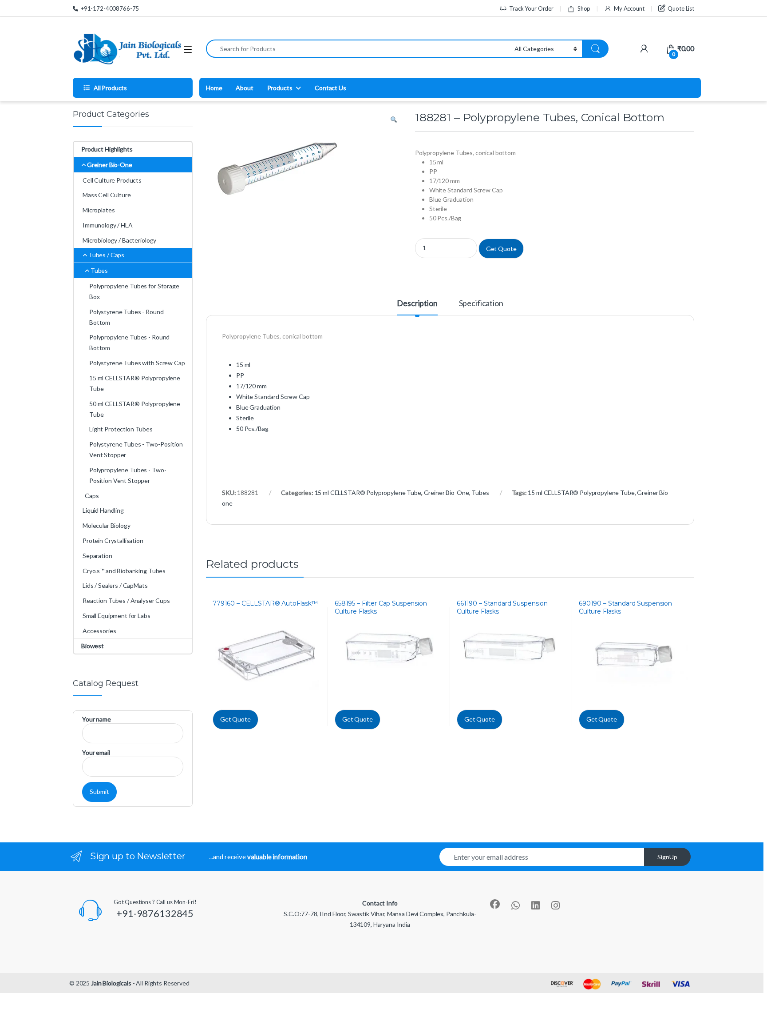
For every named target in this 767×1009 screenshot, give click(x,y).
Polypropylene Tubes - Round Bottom (129, 342)
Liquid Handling (103, 510)
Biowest (92, 646)
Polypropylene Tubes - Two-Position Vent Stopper (127, 475)
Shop (583, 8)
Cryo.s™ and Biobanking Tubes (124, 570)
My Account (629, 8)
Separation (97, 555)
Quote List (681, 8)
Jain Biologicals (111, 983)
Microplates (99, 210)
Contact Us (330, 88)
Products (280, 88)
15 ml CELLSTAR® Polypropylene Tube (368, 492)
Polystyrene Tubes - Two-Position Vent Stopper (136, 449)
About (244, 88)
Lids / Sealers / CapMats (115, 585)
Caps (92, 495)
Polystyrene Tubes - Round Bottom (126, 317)
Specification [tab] (481, 303)
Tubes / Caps (106, 255)
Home (214, 88)
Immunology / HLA (108, 225)
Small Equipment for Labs (116, 615)
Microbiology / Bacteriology (119, 240)
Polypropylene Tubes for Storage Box (134, 291)
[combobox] (358, 49)
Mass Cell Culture (107, 195)
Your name (96, 719)
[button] (393, 120)
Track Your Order (531, 8)
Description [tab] (417, 303)
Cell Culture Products (112, 180)
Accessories (99, 630)
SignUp (667, 857)
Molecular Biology (106, 525)
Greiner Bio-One (446, 492)
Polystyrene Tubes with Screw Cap (137, 363)
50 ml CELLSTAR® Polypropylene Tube (134, 409)
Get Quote (501, 248)
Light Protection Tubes (121, 429)
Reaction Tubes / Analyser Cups (126, 600)
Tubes (480, 492)
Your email (96, 752)
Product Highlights (106, 149)
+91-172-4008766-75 (110, 8)
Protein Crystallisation (113, 540)
